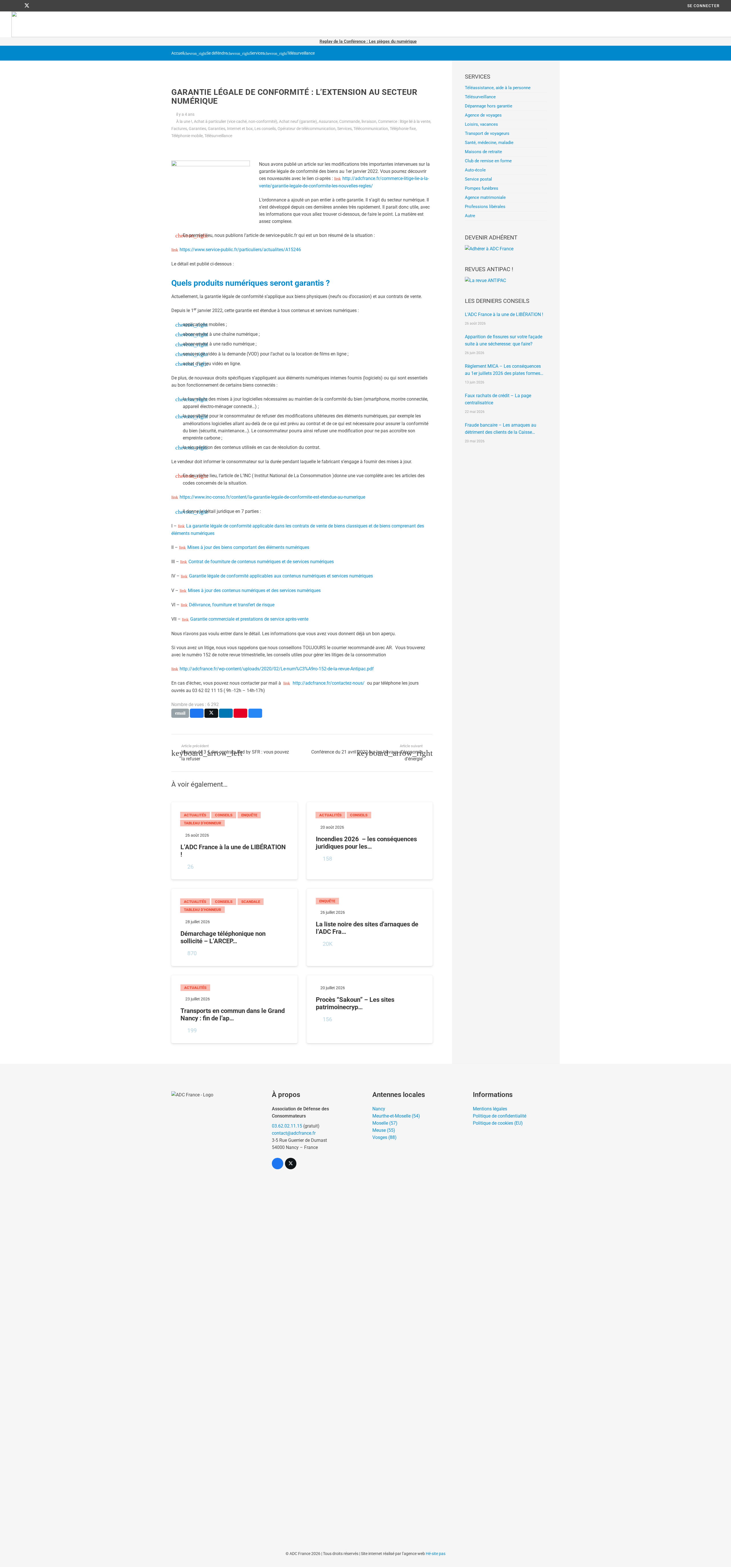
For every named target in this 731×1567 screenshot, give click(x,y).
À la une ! (184, 121)
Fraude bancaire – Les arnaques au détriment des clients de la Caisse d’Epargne (500, 429)
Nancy (378, 1109)
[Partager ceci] (197, 713)
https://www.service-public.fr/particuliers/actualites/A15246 (240, 249)
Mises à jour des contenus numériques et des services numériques (254, 590)
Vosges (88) (384, 1137)
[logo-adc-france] (214, 1305)
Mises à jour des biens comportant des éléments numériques (248, 547)
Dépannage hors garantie (488, 106)
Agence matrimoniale (485, 197)
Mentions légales (490, 1109)
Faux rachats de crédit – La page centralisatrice (498, 399)
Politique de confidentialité (499, 1116)
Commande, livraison (357, 121)
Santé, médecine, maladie (489, 142)
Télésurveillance (301, 53)
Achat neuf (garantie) (298, 121)
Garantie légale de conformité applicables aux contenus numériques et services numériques (281, 576)
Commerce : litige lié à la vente (404, 121)
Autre (470, 215)
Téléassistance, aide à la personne (498, 87)
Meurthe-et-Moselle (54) (396, 1116)
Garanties (197, 128)
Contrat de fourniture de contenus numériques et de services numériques (261, 561)
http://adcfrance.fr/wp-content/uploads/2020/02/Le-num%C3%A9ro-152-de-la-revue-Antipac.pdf (277, 668)
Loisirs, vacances (481, 124)
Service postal (478, 179)
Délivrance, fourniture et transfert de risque (231, 604)
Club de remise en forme (488, 160)
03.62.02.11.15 (287, 1126)
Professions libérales (485, 206)
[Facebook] (16, 6)
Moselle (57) (384, 1123)
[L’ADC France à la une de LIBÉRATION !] (234, 841)
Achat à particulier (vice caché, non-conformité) (235, 121)
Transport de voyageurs (487, 133)
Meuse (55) (383, 1130)
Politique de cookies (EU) (498, 1123)
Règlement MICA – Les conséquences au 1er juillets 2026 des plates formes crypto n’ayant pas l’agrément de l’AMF (503, 370)
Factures (179, 128)
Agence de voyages (483, 115)
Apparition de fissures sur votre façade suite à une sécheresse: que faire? (503, 340)
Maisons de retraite (483, 151)
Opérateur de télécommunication (307, 128)
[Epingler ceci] (240, 713)
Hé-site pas (435, 1553)
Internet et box (240, 128)
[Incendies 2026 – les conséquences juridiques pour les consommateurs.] (370, 841)
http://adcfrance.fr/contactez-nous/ (328, 683)
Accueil (177, 53)
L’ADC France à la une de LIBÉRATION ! (504, 314)
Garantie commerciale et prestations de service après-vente (249, 619)
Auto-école (475, 170)
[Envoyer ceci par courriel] (180, 713)
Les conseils (265, 128)
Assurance (328, 121)
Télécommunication (371, 128)
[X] (27, 6)
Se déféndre (216, 53)
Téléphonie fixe (403, 128)
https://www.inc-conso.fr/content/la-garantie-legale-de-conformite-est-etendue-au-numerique (272, 497)
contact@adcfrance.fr (294, 1133)
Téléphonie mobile (187, 135)
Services (257, 53)
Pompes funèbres (481, 188)
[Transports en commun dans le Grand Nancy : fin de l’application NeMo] (234, 1009)
